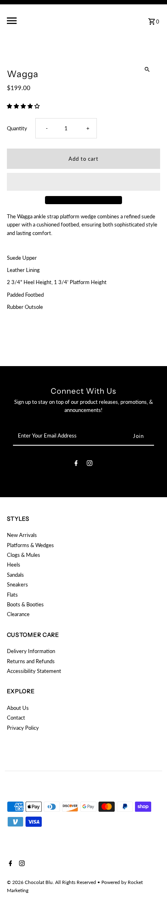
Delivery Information (31, 651)
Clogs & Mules (23, 555)
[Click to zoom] (147, 69)
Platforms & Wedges (30, 545)
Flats (12, 594)
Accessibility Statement (34, 671)
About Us (18, 708)
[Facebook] (76, 464)
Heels (13, 564)
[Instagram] (89, 464)
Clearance (18, 614)
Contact (16, 717)
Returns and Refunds (31, 661)
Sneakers (17, 584)
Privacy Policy (23, 727)
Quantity (17, 128)
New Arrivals (22, 535)
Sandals (15, 574)
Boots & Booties (25, 604)
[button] (24, 106)
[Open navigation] (33, 21)
